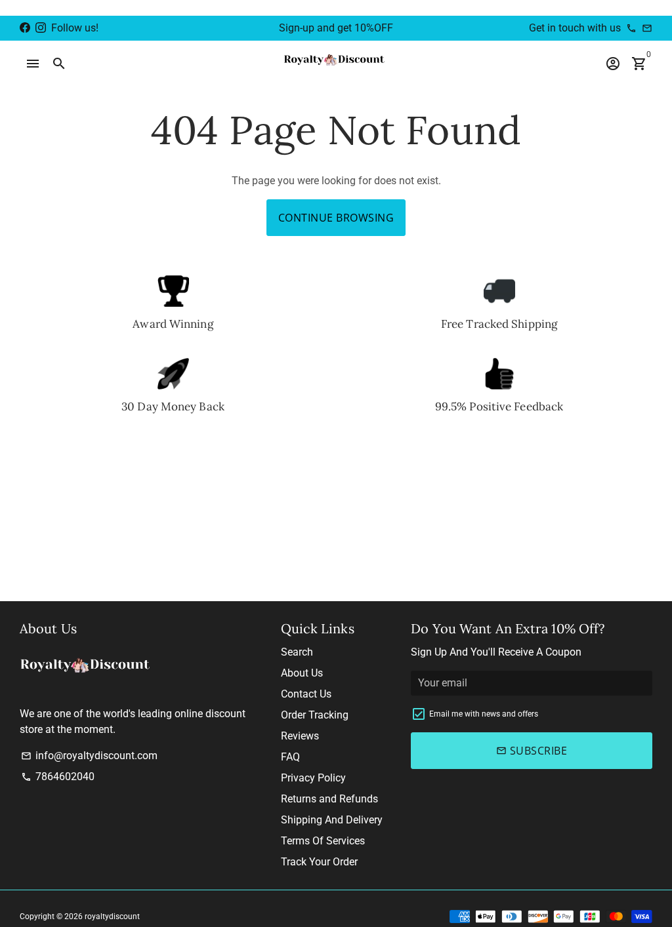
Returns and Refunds (329, 799)
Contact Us (306, 694)
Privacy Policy (313, 778)
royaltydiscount (112, 916)
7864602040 (57, 776)
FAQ (290, 757)
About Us (302, 673)
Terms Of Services (323, 841)
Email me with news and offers (483, 714)
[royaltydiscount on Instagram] (40, 28)
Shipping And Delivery (332, 820)
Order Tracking (314, 715)
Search (297, 652)
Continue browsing (336, 217)
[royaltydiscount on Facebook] (25, 28)
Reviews (300, 736)
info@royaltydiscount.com (89, 755)
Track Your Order (319, 862)
